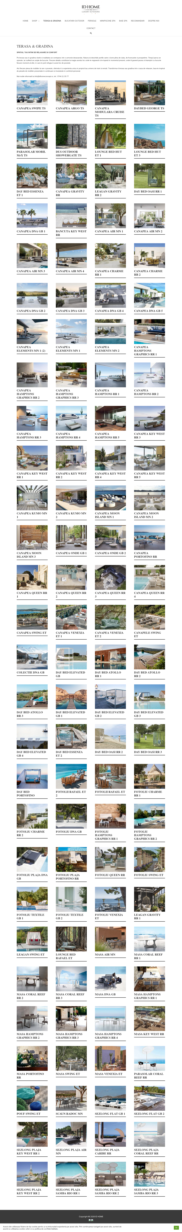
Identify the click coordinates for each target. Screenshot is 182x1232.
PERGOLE (92, 21)
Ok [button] (176, 1228)
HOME (25, 21)
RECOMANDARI (137, 21)
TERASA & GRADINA (52, 21)
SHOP (34, 21)
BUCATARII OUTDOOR (74, 21)
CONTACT (91, 28)
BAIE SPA (123, 21)
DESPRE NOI (153, 21)
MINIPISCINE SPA (107, 21)
